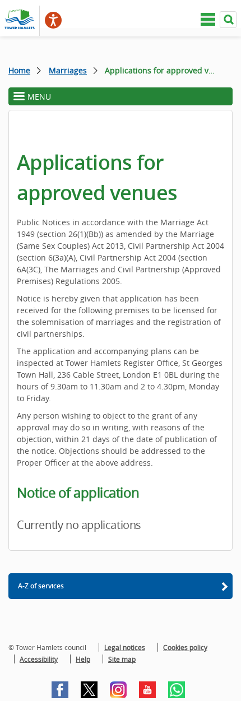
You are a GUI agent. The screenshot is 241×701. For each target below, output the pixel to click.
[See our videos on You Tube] (147, 689)
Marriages (68, 70)
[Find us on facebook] (60, 689)
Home (19, 70)
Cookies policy (185, 647)
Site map (122, 658)
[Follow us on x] (89, 689)
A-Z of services (41, 586)
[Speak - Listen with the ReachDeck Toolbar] (53, 20)
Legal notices (124, 647)
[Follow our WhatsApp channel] (176, 689)
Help (83, 658)
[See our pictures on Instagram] (118, 689)
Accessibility (39, 658)
